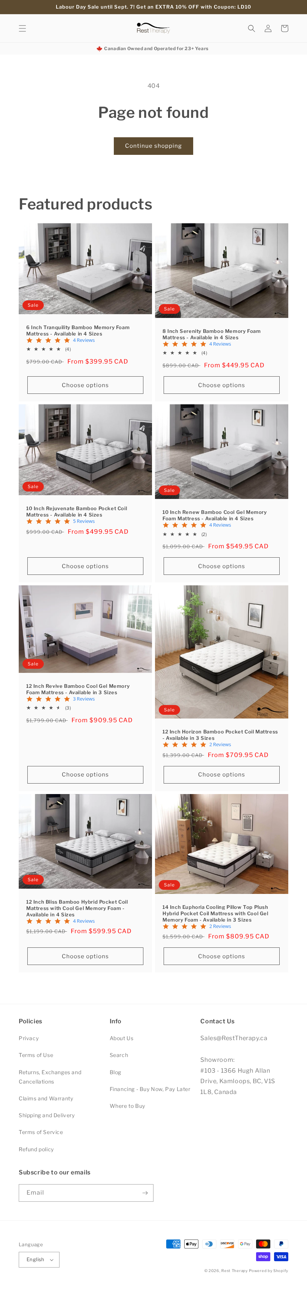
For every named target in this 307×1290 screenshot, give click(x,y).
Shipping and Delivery (47, 1115)
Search (119, 1055)
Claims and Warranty (46, 1098)
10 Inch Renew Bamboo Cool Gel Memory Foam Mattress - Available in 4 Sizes (214, 515)
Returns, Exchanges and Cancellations (50, 1077)
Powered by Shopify (268, 1270)
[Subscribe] (145, 1193)
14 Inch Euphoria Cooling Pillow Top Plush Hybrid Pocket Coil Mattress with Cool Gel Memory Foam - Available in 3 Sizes (215, 913)
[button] (22, 28)
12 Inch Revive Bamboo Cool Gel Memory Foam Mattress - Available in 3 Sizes (78, 689)
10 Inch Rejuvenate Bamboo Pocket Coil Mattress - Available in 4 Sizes (76, 511)
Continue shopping (153, 146)
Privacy (29, 1038)
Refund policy (36, 1149)
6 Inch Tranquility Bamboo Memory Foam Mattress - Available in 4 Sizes (78, 330)
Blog (115, 1072)
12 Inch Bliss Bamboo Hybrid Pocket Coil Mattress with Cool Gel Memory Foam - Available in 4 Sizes (77, 908)
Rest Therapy (234, 1270)
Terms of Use (36, 1055)
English (36, 1259)
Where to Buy (127, 1106)
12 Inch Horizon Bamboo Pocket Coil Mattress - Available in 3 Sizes (220, 735)
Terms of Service (41, 1132)
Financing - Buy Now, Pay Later (150, 1089)
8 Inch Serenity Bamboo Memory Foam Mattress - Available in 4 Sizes (211, 334)
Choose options (85, 385)
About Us (122, 1038)
